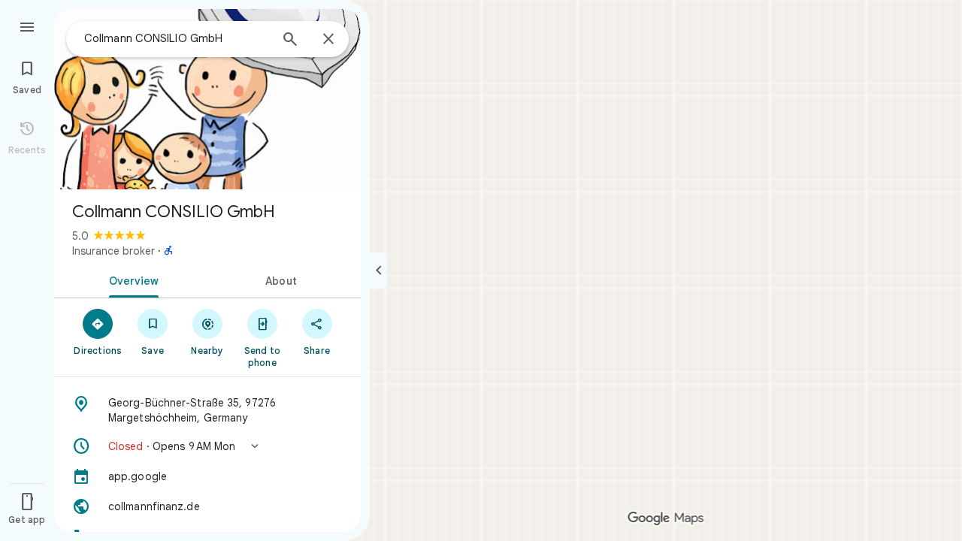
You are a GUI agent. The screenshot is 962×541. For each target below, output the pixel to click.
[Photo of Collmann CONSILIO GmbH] (207, 99)
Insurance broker (113, 251)
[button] (207, 446)
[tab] (130, 279)
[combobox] (176, 38)
